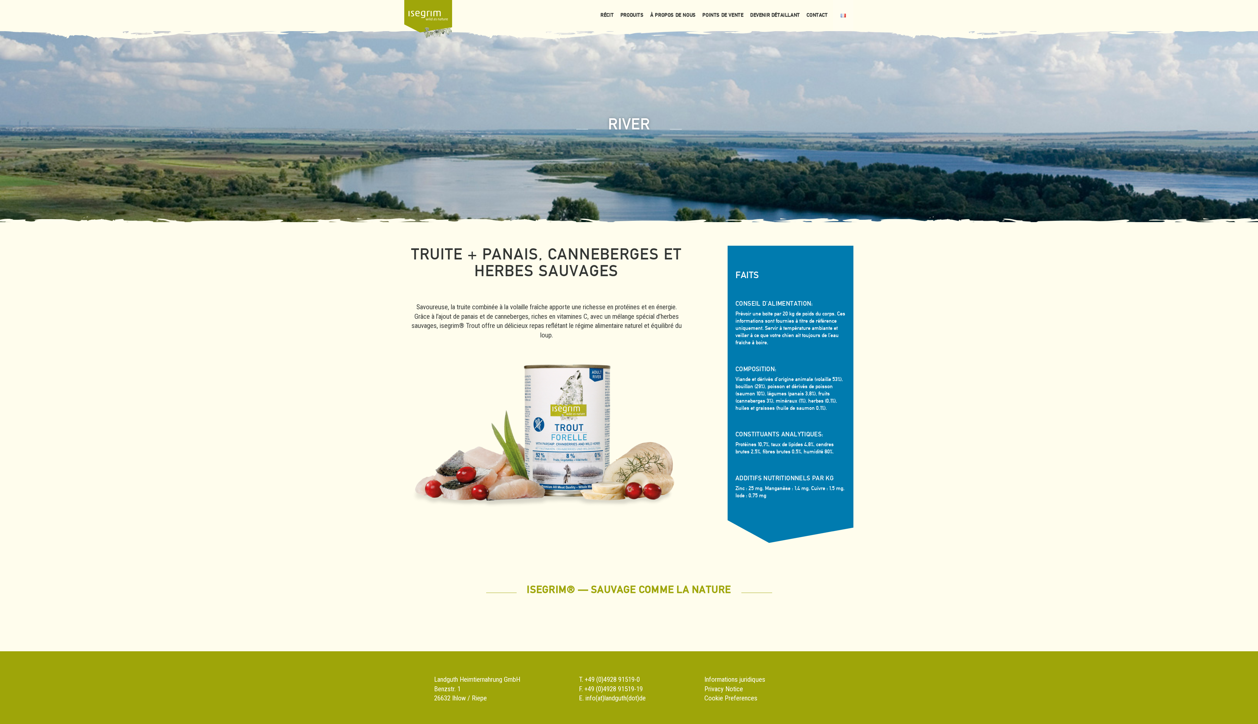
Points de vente (722, 15)
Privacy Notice (723, 689)
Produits (632, 15)
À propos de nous (673, 15)
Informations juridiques (734, 679)
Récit (607, 15)
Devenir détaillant (775, 15)
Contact (817, 15)
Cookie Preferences (730, 698)
